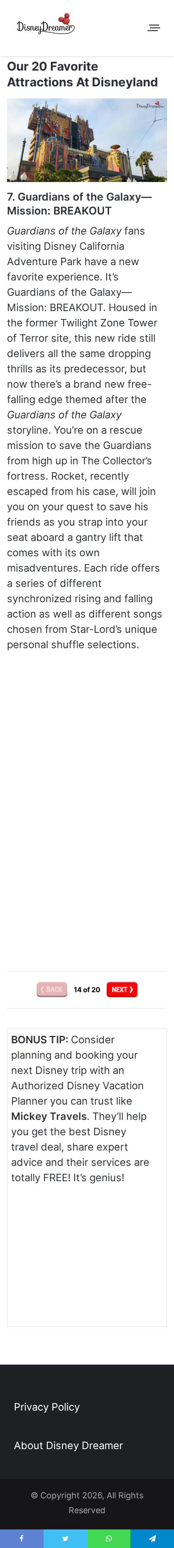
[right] (122, 989)
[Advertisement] (87, 875)
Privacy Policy (47, 1407)
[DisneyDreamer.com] (46, 25)
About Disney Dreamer (68, 1445)
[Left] (53, 989)
